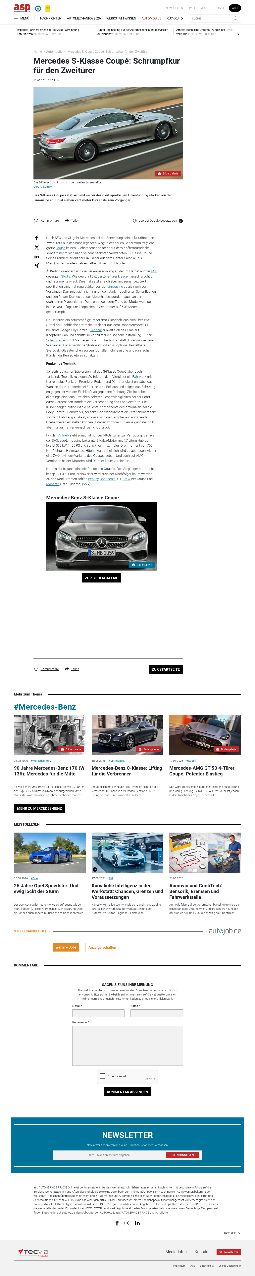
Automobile (151, 18)
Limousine (115, 286)
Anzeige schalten (102, 947)
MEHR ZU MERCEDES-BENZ (39, 808)
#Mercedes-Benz (45, 707)
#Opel (34, 878)
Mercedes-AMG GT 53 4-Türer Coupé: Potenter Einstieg (201, 771)
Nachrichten (50, 18)
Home (37, 52)
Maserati (52, 484)
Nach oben (230, 1232)
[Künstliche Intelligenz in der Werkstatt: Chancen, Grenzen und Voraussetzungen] (127, 853)
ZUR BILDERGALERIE (101, 578)
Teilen (75, 220)
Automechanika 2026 (84, 18)
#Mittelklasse (117, 760)
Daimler (98, 461)
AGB (192, 1265)
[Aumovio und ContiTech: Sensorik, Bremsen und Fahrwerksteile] (205, 853)
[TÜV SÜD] (36, 7)
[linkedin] (137, 1222)
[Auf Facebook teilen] (36, 237)
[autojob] (225, 931)
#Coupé (191, 760)
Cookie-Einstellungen (230, 1265)
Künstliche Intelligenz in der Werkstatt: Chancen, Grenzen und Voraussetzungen (127, 891)
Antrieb (63, 435)
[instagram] (127, 1222)
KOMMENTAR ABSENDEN (127, 1092)
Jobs (204, 8)
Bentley (93, 479)
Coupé (60, 248)
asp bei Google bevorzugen (158, 220)
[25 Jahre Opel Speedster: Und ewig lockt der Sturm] (50, 853)
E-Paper (192, 8)
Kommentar (79, 1022)
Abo (235, 8)
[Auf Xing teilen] (36, 265)
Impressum (179, 1265)
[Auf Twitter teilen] (37, 247)
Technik (96, 330)
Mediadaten (176, 1251)
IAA (154, 271)
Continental (108, 479)
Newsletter (174, 8)
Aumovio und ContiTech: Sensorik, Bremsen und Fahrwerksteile (195, 891)
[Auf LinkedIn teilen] (36, 256)
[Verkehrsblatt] (46, 7)
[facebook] (117, 1222)
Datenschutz (207, 1265)
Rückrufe (174, 18)
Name (134, 1005)
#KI (111, 878)
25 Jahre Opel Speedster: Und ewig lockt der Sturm (46, 888)
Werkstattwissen (121, 18)
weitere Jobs (66, 947)
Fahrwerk (139, 377)
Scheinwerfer (56, 340)
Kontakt (218, 8)
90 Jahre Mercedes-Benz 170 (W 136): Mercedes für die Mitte (49, 771)
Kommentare (50, 220)
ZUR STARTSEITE (166, 669)
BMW (126, 479)
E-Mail (76, 1005)
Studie (65, 276)
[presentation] (238, 34)
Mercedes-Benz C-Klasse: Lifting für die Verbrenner (127, 771)
